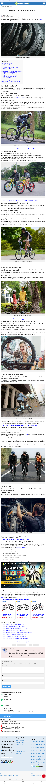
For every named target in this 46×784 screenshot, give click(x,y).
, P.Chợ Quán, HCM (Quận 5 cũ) (11, 723)
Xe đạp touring (33, 775)
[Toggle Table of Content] (20, 62)
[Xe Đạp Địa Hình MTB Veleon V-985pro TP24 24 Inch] (23, 606)
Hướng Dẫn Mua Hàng (20, 740)
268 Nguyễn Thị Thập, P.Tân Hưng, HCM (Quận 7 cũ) (14, 634)
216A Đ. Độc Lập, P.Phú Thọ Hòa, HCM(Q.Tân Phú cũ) (14, 630)
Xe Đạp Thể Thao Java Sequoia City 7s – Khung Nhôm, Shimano (38, 615)
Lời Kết (3, 82)
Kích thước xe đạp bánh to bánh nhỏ (10, 76)
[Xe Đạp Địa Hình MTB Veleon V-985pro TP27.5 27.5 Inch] (8, 606)
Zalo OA (2, 597)
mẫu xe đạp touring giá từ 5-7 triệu (20, 200)
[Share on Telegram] (28, 642)
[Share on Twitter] (20, 642)
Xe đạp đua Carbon (7, 775)
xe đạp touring (16, 539)
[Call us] (10, 762)
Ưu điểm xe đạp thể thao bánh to (9, 64)
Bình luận (4, 665)
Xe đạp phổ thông (42, 775)
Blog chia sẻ (18, 753)
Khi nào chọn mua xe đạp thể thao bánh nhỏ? (11, 73)
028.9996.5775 (7, 716)
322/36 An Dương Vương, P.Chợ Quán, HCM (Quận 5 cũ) (15, 626)
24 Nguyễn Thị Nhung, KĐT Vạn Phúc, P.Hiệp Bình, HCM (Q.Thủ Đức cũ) (18, 632)
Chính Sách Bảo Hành (20, 744)
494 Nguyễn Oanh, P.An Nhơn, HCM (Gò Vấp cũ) (13, 624)
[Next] (45, 611)
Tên (3, 675)
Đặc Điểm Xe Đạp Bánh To (7, 63)
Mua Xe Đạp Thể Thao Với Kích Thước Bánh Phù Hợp (12, 71)
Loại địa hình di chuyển (7, 77)
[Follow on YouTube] (12, 762)
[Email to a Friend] (22, 642)
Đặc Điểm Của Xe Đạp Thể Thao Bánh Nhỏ (10, 67)
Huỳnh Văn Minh (5, 15)
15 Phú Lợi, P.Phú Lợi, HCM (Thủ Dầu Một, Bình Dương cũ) (15, 638)
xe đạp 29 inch (16, 149)
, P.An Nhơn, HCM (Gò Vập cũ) (9, 721)
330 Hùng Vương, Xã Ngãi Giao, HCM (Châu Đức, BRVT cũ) (15, 628)
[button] (2, 3)
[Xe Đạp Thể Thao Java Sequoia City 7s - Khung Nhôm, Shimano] (38, 606)
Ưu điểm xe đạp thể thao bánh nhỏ (9, 68)
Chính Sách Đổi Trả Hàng (20, 751)
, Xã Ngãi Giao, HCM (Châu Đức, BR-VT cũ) (11, 724)
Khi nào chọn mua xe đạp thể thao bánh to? (11, 72)
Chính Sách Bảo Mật (20, 749)
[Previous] (1, 611)
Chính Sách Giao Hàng (20, 742)
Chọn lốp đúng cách (7, 78)
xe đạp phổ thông (19, 319)
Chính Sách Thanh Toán (20, 746)
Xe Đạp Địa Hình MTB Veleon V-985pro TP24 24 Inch (23, 615)
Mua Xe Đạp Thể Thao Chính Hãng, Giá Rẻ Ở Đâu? (11, 81)
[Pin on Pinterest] (24, 642)
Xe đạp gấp (12, 775)
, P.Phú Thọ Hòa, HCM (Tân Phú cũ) (10, 726)
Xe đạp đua (1, 775)
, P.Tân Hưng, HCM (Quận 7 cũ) (10, 728)
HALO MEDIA (35, 779)
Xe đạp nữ (37, 775)
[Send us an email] (8, 762)
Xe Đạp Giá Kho (41, 19)
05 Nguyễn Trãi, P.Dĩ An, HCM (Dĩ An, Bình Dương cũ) (14, 636)
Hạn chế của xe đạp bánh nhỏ (8, 69)
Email (3, 680)
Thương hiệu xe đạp (24, 773)
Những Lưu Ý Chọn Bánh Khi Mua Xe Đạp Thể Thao (11, 75)
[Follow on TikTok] (4, 762)
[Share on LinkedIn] (26, 642)
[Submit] (44, 6)
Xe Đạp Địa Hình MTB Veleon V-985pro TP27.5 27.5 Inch (7, 615)
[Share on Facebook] (18, 642)
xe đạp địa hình (18, 425)
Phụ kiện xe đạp (17, 773)
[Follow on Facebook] (2, 762)
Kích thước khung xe (7, 80)
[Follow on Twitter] (6, 762)
